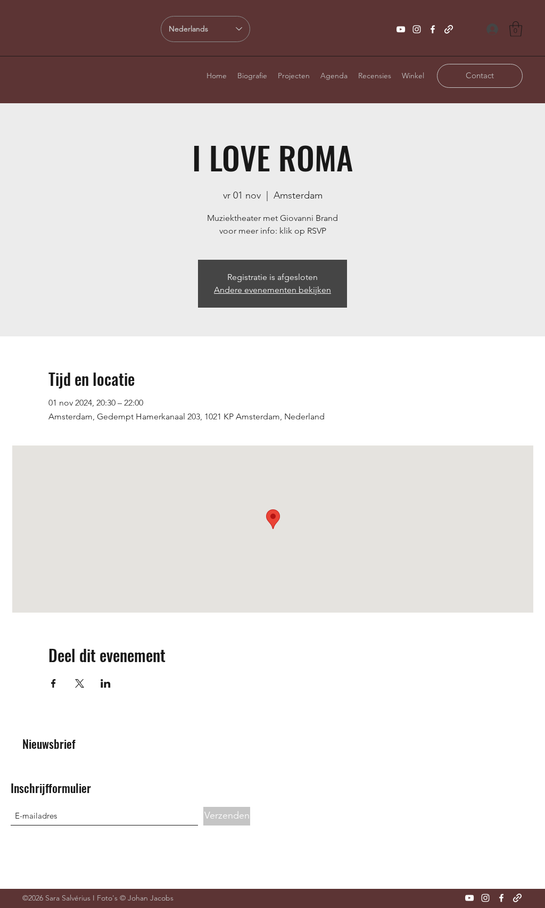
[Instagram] (416, 29)
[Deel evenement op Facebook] (53, 683)
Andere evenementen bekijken (272, 290)
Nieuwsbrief (49, 743)
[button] (515, 29)
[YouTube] (400, 29)
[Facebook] (432, 29)
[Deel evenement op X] (80, 683)
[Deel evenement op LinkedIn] (106, 683)
